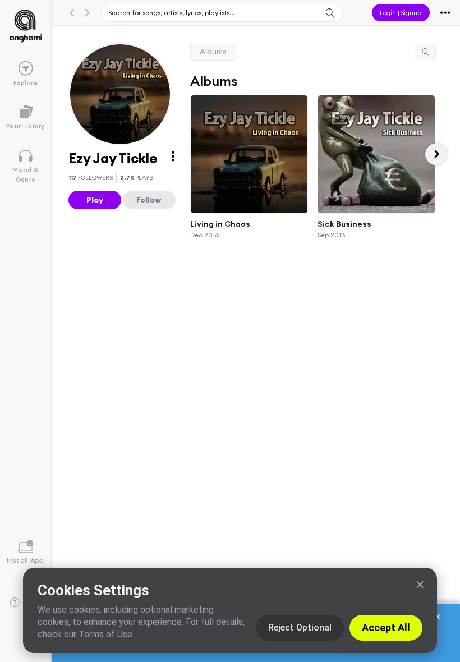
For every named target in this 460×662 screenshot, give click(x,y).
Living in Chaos (220, 224)
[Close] (420, 584)
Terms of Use (105, 634)
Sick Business (344, 224)
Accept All (386, 627)
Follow (149, 200)
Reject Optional (300, 627)
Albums (213, 52)
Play (94, 200)
